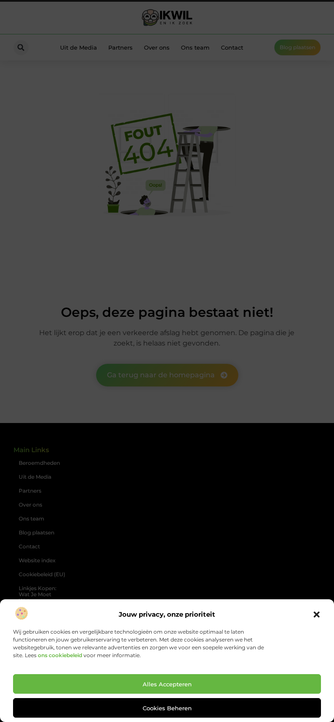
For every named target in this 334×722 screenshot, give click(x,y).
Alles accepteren (167, 684)
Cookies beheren (167, 708)
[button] (316, 614)
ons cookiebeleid (60, 655)
